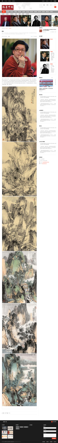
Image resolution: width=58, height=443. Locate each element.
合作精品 (51, 11)
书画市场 (11, 11)
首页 (4, 11)
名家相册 (35, 11)
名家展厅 (15, 11)
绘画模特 (43, 11)
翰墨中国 (17, 428)
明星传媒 (19, 11)
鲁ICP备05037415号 (17, 441)
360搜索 (47, 441)
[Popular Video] (46, 83)
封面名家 (31, 11)
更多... (52, 77)
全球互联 (55, 441)
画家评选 (7, 11)
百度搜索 (51, 441)
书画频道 (23, 11)
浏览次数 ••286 (55, 82)
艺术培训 (27, 11)
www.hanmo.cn (44, 163)
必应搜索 (43, 441)
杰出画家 (39, 11)
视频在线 (47, 11)
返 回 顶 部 (54, 421)
